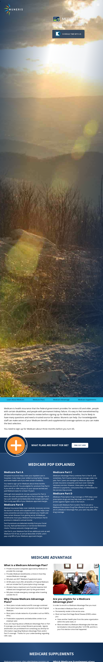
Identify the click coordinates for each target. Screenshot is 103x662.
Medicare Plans (39, 400)
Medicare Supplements (87, 400)
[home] (11, 9)
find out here (80, 445)
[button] (98, 5)
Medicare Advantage (61, 400)
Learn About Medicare (15, 400)
